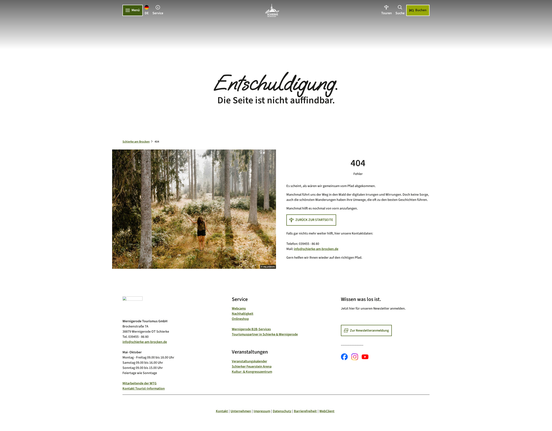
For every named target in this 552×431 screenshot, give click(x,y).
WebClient (326, 411)
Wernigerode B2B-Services (251, 329)
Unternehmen (241, 411)
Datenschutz (282, 411)
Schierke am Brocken (136, 142)
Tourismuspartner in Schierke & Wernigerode (265, 334)
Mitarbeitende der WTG (139, 383)
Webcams (239, 308)
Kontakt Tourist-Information (143, 388)
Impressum (262, 411)
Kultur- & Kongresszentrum (252, 371)
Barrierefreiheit (305, 411)
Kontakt (222, 411)
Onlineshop (240, 318)
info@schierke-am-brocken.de (316, 249)
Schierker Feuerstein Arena (251, 366)
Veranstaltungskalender (249, 361)
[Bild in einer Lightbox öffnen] (132, 305)
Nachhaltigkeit (242, 313)
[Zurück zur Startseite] (272, 10)
